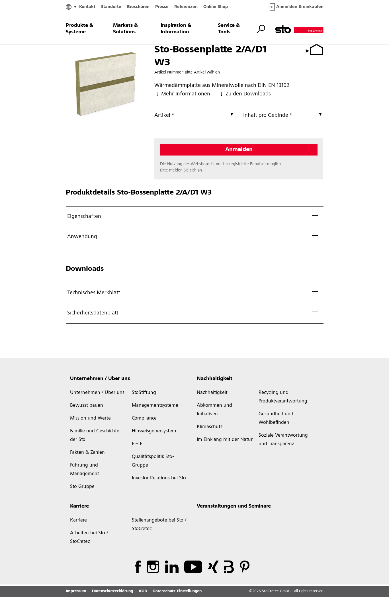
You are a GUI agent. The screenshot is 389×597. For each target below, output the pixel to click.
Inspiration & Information (176, 29)
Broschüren (138, 7)
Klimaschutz (210, 427)
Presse (162, 7)
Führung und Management (84, 470)
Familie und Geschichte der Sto (94, 435)
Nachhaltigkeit (214, 378)
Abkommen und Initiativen (214, 410)
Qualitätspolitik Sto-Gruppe (153, 461)
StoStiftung (144, 392)
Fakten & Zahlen (87, 452)
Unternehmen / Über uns (100, 378)
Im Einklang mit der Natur (225, 439)
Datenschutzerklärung (112, 591)
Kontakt (87, 7)
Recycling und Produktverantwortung (283, 397)
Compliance (144, 418)
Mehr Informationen (185, 94)
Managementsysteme (155, 405)
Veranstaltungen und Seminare (234, 506)
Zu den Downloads (248, 94)
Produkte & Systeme (79, 29)
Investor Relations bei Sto (159, 478)
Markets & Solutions (125, 29)
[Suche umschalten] (261, 29)
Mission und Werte (90, 418)
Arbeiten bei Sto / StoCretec (89, 537)
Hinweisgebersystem (154, 431)
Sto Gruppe (82, 486)
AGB (143, 591)
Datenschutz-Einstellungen (177, 591)
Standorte (111, 7)
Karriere (79, 506)
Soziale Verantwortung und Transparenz (283, 440)
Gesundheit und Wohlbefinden (276, 418)
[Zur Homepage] (299, 29)
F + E (137, 444)
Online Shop (215, 7)
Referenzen (186, 7)
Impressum (76, 591)
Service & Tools (229, 29)
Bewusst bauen (86, 405)
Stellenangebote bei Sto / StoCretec (159, 524)
